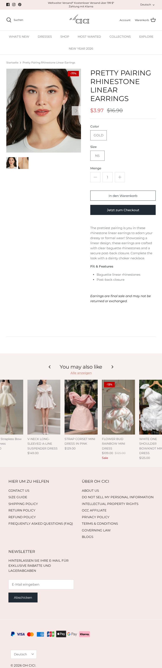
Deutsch (145, 4)
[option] (43, 111)
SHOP (64, 36)
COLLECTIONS (120, 36)
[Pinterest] (19, 4)
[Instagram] (13, 4)
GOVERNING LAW (96, 530)
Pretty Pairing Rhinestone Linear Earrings (49, 62)
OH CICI (29, 665)
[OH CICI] (81, 20)
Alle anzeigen (81, 373)
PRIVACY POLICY (95, 517)
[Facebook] (7, 4)
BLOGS (87, 537)
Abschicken (23, 597)
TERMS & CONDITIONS (100, 524)
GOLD (98, 135)
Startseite (12, 62)
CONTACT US (18, 491)
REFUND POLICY (22, 517)
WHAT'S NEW (19, 36)
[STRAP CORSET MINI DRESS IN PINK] (81, 407)
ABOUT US (90, 491)
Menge (95, 168)
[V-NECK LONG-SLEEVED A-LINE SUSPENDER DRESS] (44, 407)
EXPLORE (146, 36)
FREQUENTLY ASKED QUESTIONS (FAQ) (40, 524)
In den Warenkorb (123, 196)
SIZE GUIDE (17, 497)
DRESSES (45, 36)
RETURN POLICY (21, 510)
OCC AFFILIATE (94, 510)
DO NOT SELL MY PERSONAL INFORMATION (118, 497)
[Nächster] (76, 110)
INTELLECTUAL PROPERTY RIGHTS (110, 504)
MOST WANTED (89, 36)
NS (97, 156)
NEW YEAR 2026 (81, 48)
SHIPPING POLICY (23, 504)
